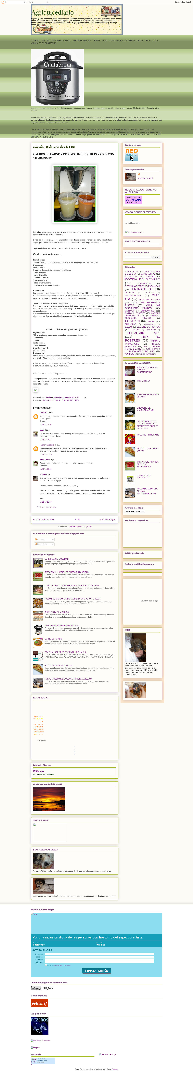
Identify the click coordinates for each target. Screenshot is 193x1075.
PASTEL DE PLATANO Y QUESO (59, 665)
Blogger (115, 1069)
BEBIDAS (150, 276)
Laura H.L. (44, 413)
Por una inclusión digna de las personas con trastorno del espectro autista (87, 937)
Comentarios (42, 544)
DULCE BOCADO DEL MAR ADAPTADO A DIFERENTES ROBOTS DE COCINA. (147, 424)
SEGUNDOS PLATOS (148, 326)
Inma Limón (45, 460)
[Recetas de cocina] (39, 1007)
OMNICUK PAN (148, 311)
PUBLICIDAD (130, 324)
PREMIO (151, 321)
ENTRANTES (141, 289)
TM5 (145, 346)
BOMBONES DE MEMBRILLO (144, 476)
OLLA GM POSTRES (149, 299)
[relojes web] (132, 229)
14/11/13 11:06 (45, 469)
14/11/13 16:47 (46, 502)
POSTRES (132, 321)
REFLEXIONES (149, 324)
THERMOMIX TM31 (70, 400)
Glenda (43, 475)
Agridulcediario (52, 11)
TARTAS (135, 330)
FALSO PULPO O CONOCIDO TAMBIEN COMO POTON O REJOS (73, 599)
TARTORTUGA (143, 381)
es (42, 1061)
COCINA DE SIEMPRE (51, 400)
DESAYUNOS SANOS (134, 286)
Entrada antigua (108, 519)
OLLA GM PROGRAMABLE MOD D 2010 (62, 626)
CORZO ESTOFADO (53, 639)
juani (42, 430)
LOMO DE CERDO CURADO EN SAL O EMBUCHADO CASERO (72, 586)
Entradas (41, 539)
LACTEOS (149, 292)
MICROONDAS (133, 295)
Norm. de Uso (58, 965)
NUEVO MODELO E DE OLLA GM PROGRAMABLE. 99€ (68, 679)
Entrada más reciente (44, 519)
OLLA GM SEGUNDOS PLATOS (142, 307)
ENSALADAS (154, 286)
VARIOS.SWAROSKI (146, 354)
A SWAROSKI (131, 276)
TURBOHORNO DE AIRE (141, 351)
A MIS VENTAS (148, 274)
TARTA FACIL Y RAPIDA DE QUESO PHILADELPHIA (67, 572)
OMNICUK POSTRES (135, 313)
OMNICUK (129, 311)
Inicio (77, 519)
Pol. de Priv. (67, 965)
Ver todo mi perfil (145, 178)
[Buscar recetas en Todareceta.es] (40, 1041)
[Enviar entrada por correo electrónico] (85, 397)
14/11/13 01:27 (46, 439)
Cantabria (40, 1062)
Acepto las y (59, 965)
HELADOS (129, 292)
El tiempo (38, 771)
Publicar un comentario (46, 507)
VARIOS (129, 354)
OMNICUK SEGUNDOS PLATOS (142, 316)
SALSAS (129, 327)
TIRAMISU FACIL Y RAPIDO (57, 612)
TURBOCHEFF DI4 (153, 349)
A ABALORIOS (131, 272)
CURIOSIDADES (144, 283)
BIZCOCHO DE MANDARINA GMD (145, 409)
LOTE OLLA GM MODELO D (57, 559)
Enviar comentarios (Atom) (81, 527)
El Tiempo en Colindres (43, 774)
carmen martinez (47, 445)
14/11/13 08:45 (46, 454)
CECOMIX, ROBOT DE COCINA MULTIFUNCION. (65, 652)
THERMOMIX (151, 330)
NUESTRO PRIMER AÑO (148, 435)
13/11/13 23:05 (46, 425)
